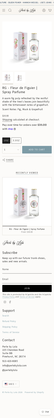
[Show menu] (4, 10)
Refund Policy (9, 321)
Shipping (7, 119)
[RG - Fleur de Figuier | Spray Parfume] (27, 201)
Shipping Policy (9, 326)
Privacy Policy (8, 296)
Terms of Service (27, 296)
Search (5, 315)
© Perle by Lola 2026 (12, 392)
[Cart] (50, 10)
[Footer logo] (13, 243)
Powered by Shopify (34, 392)
